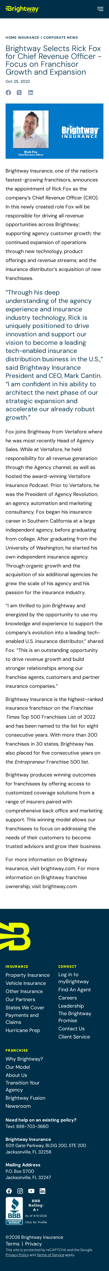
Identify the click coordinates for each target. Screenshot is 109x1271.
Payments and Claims (22, 1019)
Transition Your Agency (23, 1086)
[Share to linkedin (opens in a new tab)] (31, 92)
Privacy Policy (17, 1254)
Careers (67, 997)
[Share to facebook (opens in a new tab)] (8, 92)
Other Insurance (24, 991)
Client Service (74, 1036)
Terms (13, 1243)
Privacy (33, 1243)
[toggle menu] (99, 9)
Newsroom (18, 1106)
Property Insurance (28, 975)
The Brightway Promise (74, 1017)
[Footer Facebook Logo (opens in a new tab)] (9, 1191)
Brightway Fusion (25, 1098)
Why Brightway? (24, 1059)
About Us (16, 1075)
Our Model (18, 1067)
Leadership (71, 1006)
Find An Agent (74, 989)
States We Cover (25, 1007)
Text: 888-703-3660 (27, 1126)
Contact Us (71, 1028)
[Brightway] (23, 9)
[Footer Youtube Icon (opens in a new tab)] (31, 1191)
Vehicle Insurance (26, 983)
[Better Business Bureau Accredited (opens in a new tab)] (27, 1211)
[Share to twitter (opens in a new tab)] (19, 92)
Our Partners (20, 999)
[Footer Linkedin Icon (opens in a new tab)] (42, 1191)
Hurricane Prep (23, 1030)
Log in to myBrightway (73, 978)
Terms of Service (50, 1254)
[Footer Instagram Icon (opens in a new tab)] (20, 1191)
